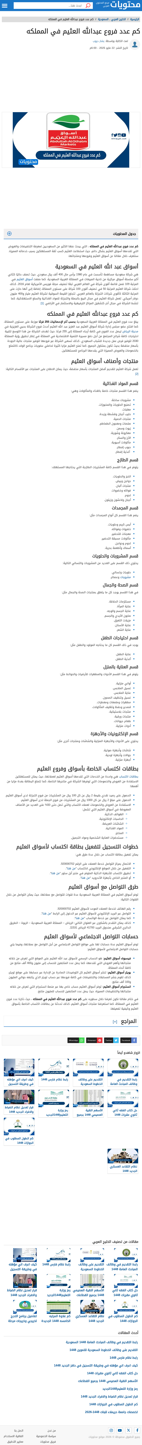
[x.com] (128, 1430)
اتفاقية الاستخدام (13, 1436)
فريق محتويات (48, 1441)
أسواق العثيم (25, 279)
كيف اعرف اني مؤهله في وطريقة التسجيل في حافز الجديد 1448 (96, 1365)
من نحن (52, 1430)
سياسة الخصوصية (46, 1436)
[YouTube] (120, 1430)
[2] (136, 373)
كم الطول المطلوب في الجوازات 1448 (113, 1404)
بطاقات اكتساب (128, 776)
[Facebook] (137, 1430)
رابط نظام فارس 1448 (124, 1358)
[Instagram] (111, 1430)
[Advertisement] (71, 82)
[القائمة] (4, 6)
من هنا (71, 868)
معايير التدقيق (15, 1441)
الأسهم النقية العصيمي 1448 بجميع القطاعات (108, 1381)
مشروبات (125, 577)
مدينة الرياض (130, 331)
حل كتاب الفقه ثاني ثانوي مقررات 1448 (112, 1373)
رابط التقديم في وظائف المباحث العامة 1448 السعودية (102, 1342)
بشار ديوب (98, 41)
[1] (42, 303)
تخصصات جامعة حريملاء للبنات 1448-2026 (111, 1412)
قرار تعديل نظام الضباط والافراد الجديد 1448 (109, 1396)
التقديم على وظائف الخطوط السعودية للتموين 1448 (104, 1350)
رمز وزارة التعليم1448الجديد (120, 1389)
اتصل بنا (18, 1430)
